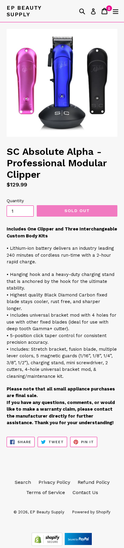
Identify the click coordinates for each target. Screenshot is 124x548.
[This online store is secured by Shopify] (48, 544)
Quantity (15, 200)
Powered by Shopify (91, 512)
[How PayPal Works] (78, 544)
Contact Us (85, 492)
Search (23, 482)
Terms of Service (45, 492)
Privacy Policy (54, 482)
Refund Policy (94, 482)
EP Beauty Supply (24, 11)
